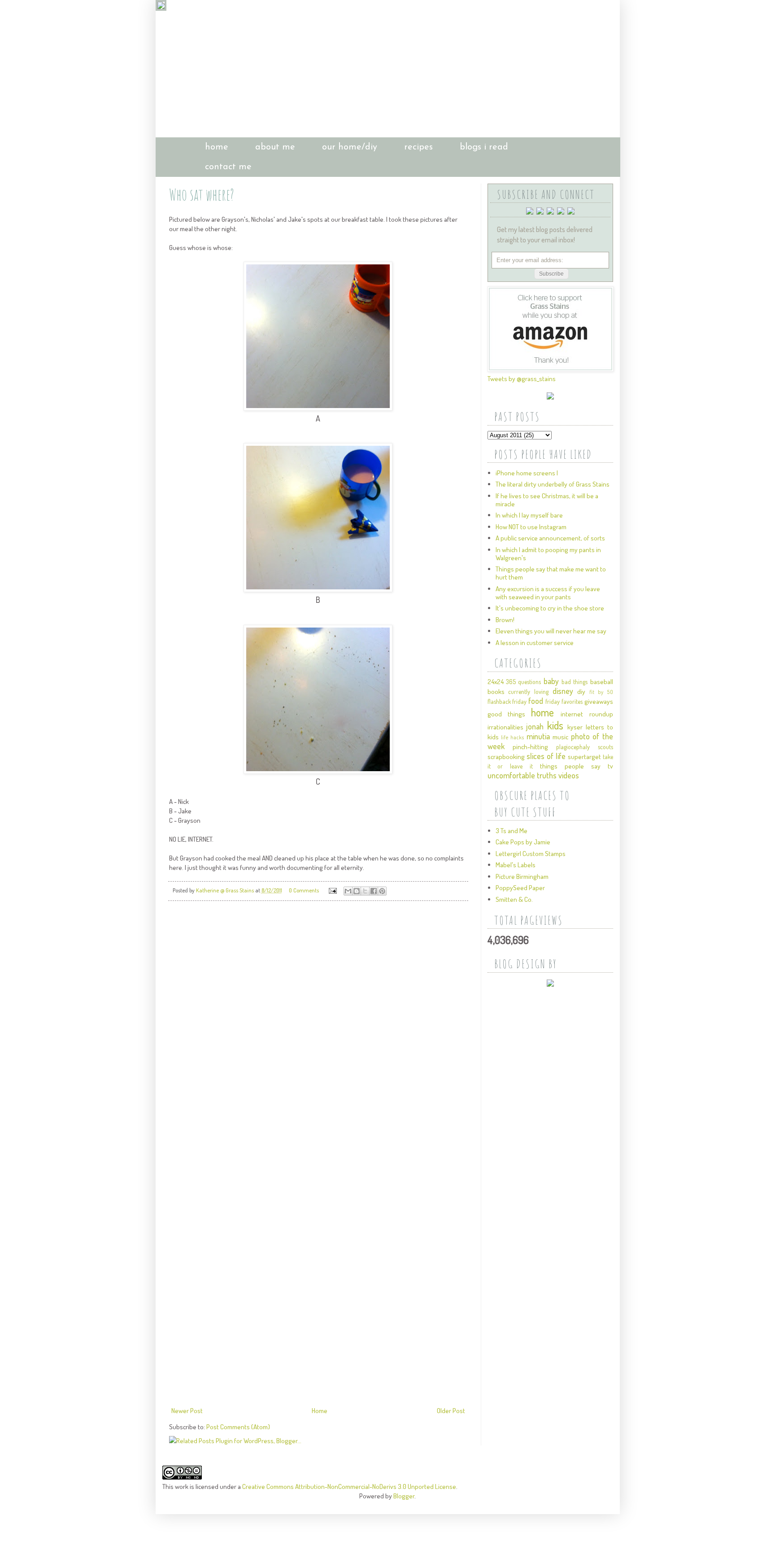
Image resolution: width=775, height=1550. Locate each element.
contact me (228, 166)
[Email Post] (332, 890)
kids (555, 725)
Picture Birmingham (522, 876)
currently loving (528, 691)
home (216, 147)
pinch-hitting (530, 746)
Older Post (451, 1410)
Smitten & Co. (514, 899)
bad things (575, 681)
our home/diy (349, 147)
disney (563, 691)
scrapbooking (506, 756)
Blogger (403, 1496)
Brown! (505, 619)
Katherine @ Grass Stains (225, 890)
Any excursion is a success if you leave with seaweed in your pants (548, 592)
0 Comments (304, 890)
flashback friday (507, 701)
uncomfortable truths (522, 775)
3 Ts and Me (511, 830)
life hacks (512, 737)
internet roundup (587, 714)
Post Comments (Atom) (238, 1427)
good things (506, 714)
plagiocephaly (573, 747)
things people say (570, 766)
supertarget (584, 756)
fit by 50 (601, 692)
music (560, 737)
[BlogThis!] (356, 891)
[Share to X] (365, 891)
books (496, 691)
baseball (601, 681)
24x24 (496, 681)
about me (275, 147)
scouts (605, 747)
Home (319, 1410)
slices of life (546, 756)
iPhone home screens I (527, 473)
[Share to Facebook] (373, 891)
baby (551, 681)
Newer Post (187, 1410)
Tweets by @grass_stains (522, 378)
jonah (535, 726)
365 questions (523, 681)
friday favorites (564, 701)
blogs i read (484, 147)
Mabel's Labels (516, 865)
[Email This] (348, 891)
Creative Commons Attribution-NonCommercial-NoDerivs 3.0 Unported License (349, 1486)
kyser (575, 727)
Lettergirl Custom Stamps (531, 853)
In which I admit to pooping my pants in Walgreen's (548, 553)
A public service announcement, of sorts (550, 538)
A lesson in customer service (535, 642)
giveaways (598, 701)
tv (610, 766)
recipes (418, 147)
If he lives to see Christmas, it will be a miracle (547, 500)
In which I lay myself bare (529, 515)
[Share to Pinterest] (382, 891)
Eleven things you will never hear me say (551, 631)
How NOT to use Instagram (531, 527)
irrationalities (505, 727)
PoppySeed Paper (520, 887)
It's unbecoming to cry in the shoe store (550, 608)
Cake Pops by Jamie (523, 842)
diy (581, 691)
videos (568, 775)
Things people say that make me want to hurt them (551, 573)
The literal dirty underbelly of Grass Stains (553, 484)
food (535, 701)
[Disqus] (318, 1034)
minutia (538, 736)
